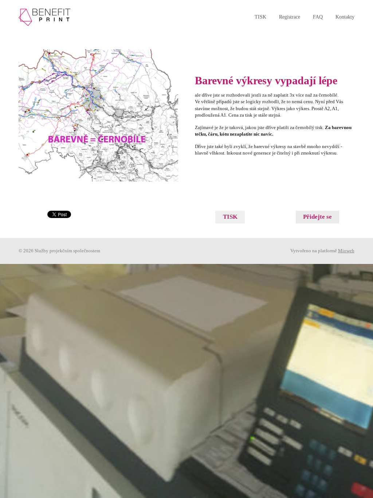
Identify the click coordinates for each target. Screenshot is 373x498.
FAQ (318, 17)
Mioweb (346, 250)
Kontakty (344, 17)
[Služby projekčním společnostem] (46, 17)
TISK (260, 17)
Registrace (289, 17)
